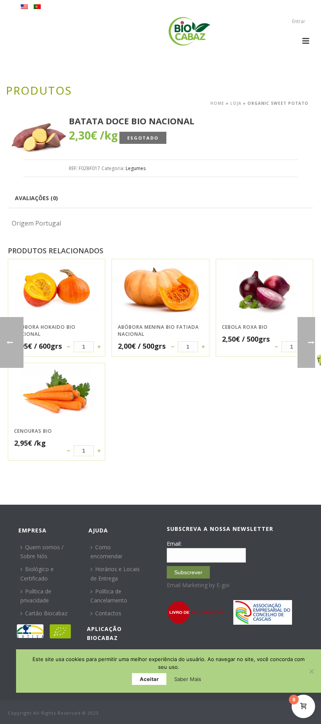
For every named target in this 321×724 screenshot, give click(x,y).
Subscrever (188, 572)
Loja (236, 103)
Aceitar (149, 679)
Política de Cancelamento (108, 596)
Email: (174, 543)
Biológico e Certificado (37, 573)
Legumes (136, 168)
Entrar (298, 21)
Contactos (108, 613)
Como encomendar (106, 551)
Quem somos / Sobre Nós (41, 551)
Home (217, 103)
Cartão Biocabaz (46, 613)
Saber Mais (187, 679)
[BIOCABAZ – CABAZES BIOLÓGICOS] (189, 31)
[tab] (36, 198)
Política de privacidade (35, 596)
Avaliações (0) (36, 198)
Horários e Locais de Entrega (115, 573)
